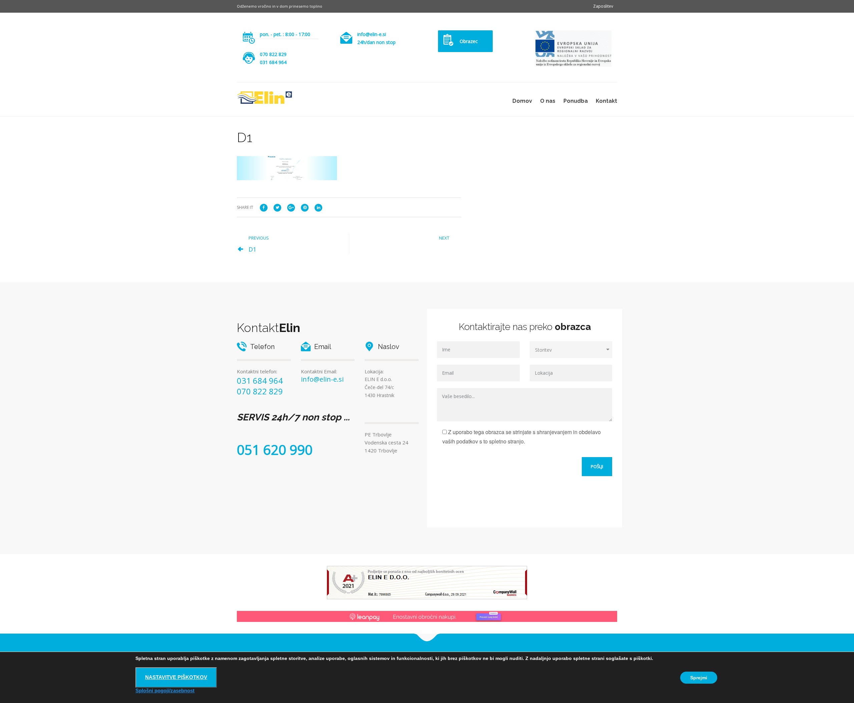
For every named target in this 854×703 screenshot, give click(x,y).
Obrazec (469, 41)
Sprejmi (698, 677)
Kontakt (606, 101)
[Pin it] (305, 207)
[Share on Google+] (291, 207)
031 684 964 (260, 380)
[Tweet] (277, 207)
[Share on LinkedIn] (318, 207)
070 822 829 (273, 54)
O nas (547, 101)
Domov (522, 101)
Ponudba (575, 101)
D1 (252, 249)
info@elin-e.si (371, 34)
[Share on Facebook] (264, 207)
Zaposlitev (603, 6)
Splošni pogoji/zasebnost (164, 690)
